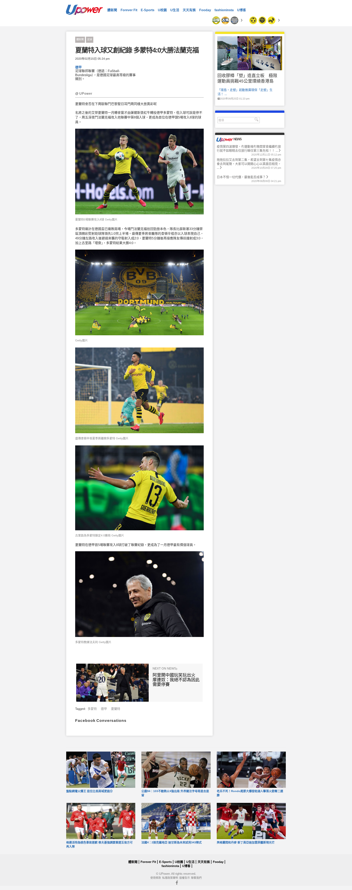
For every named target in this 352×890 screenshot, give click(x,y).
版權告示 (184, 877)
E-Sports (147, 10)
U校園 (162, 10)
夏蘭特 (115, 708)
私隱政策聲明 (170, 877)
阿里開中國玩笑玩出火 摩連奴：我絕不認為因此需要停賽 (176, 680)
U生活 (174, 10)
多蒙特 (92, 708)
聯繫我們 (196, 877)
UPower (164, 873)
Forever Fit (129, 10)
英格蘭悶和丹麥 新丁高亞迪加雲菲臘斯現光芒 (246, 842)
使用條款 (155, 877)
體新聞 (112, 10)
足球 (89, 39)
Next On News (165, 668)
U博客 (241, 10)
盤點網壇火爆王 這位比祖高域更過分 (89, 791)
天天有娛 (189, 10)
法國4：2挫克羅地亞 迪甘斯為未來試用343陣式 (171, 842)
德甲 (78, 67)
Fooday (205, 10)
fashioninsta (224, 10)
